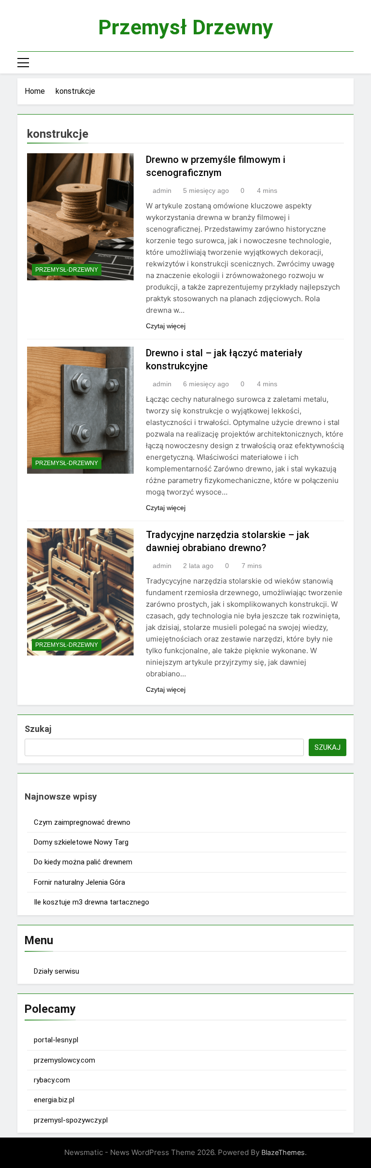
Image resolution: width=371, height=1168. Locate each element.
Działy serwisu (56, 971)
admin (162, 190)
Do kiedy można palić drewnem (83, 862)
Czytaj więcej (166, 326)
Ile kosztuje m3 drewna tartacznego (91, 902)
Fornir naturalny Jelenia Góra (79, 882)
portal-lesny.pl (56, 1040)
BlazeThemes (283, 1152)
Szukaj (38, 729)
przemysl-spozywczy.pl (71, 1120)
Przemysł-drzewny (66, 269)
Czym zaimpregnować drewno (82, 822)
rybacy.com (52, 1080)
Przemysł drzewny (185, 27)
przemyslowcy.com (64, 1060)
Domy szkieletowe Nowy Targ (81, 842)
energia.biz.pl (54, 1099)
